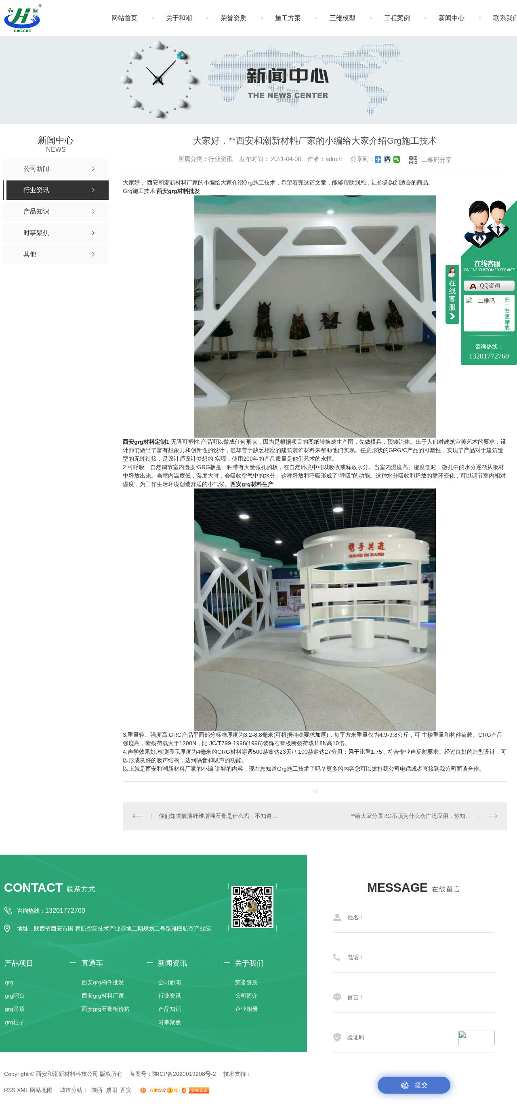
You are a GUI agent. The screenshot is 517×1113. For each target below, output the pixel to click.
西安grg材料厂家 (103, 995)
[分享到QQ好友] (387, 159)
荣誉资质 (233, 18)
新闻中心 (451, 18)
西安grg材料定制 (144, 441)
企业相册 (246, 1009)
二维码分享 (436, 159)
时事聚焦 (169, 1022)
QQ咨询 (490, 285)
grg (9, 982)
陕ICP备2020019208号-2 (184, 1074)
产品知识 (169, 1009)
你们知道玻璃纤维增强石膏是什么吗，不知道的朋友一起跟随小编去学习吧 (219, 816)
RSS (9, 1090)
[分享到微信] (396, 159)
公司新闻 (169, 982)
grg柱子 (15, 1022)
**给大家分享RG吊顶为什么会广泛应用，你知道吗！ (416, 816)
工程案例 (397, 18)
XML (22, 1090)
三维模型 (342, 18)
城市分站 (71, 1090)
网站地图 (41, 1090)
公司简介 (246, 995)
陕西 (97, 1090)
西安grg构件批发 (103, 982)
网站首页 (124, 18)
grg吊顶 (15, 1009)
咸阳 (111, 1090)
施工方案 (288, 18)
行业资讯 (169, 995)
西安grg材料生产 (251, 484)
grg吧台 (15, 995)
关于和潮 (179, 18)
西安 (126, 1090)
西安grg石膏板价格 (106, 1009)
